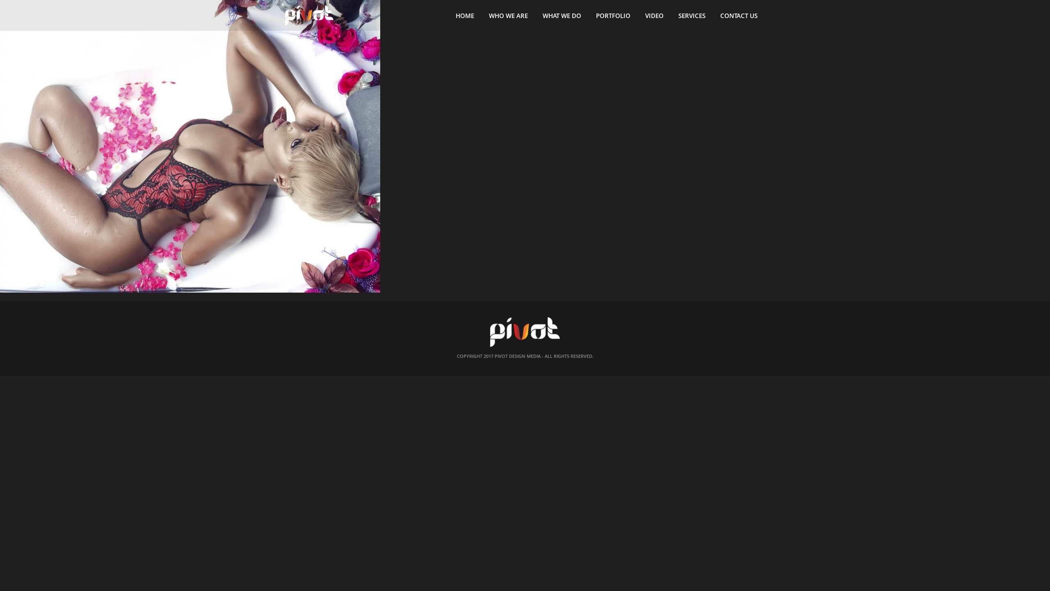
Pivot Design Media (518, 356)
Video (654, 15)
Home (465, 15)
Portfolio (613, 15)
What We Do (562, 15)
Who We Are (508, 15)
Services (691, 15)
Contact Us (739, 15)
